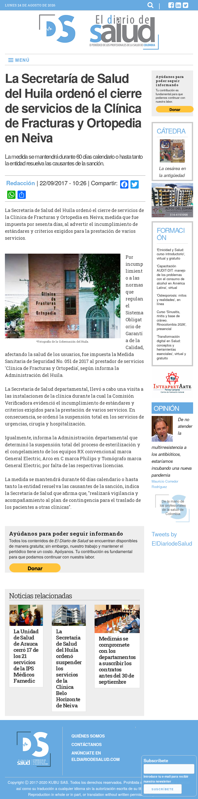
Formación (170, 234)
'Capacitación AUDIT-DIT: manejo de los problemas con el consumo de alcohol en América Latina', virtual (171, 277)
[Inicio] (99, 47)
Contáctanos (86, 744)
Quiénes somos (88, 736)
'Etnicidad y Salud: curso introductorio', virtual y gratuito (171, 254)
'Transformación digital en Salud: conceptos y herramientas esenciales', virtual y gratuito (171, 347)
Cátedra (171, 130)
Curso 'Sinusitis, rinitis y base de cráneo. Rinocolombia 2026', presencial (171, 320)
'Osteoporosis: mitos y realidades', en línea (171, 299)
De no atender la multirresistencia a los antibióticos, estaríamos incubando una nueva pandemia (172, 447)
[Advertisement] (172, 626)
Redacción (20, 183)
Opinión (166, 408)
